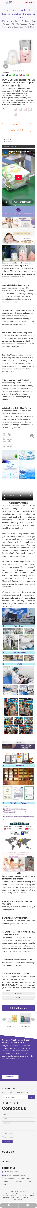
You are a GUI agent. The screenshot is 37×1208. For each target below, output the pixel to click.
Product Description (12, 146)
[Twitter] (10, 1103)
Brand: (6, 142)
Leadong (30, 1197)
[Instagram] (17, 1103)
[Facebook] (3, 1103)
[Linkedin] (7, 1103)
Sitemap (14, 1197)
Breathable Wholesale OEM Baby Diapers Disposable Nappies (12, 1026)
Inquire (15, 125)
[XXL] (15, 114)
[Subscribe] (31, 1097)
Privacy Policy (18, 1199)
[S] (15, 109)
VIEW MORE (10, 1077)
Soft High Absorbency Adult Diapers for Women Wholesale (25, 1026)
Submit (7, 1142)
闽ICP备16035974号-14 (18, 1191)
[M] (20, 109)
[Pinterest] (21, 1103)
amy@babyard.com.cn (18, 1175)
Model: (6, 139)
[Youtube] (14, 1103)
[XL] (31, 109)
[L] (26, 109)
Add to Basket (15, 130)
